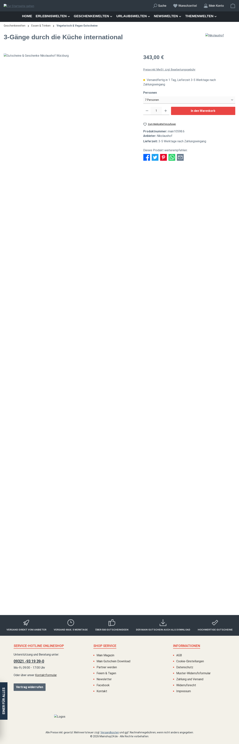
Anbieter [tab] (65, 177)
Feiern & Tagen (106, 673)
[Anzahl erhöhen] (166, 111)
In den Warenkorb (203, 111)
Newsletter (104, 679)
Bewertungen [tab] (87, 177)
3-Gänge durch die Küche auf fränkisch (119, 403)
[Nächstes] (133, 56)
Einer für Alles (4, 701)
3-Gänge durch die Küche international (119, 490)
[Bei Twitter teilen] (155, 157)
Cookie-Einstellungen (190, 661)
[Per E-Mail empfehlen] (180, 157)
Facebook (103, 685)
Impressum (183, 691)
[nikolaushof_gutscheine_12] (70, 55)
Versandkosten (109, 732)
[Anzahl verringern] (147, 111)
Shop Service (104, 646)
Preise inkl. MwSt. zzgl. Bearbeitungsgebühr (169, 69)
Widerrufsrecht (186, 685)
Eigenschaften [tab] (42, 177)
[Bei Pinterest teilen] (163, 157)
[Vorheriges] (6, 56)
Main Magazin (105, 655)
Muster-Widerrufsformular (193, 673)
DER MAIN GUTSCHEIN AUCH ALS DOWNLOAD (163, 629)
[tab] (17, 177)
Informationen (186, 646)
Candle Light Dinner (120, 572)
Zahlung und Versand (189, 679)
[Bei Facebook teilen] (146, 157)
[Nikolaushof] (220, 35)
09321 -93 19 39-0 (29, 661)
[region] (69, 55)
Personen (157, 92)
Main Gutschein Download (113, 661)
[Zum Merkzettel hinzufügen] (224, 265)
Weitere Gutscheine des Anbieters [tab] (29, 254)
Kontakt (102, 691)
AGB (179, 655)
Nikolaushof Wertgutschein (119, 313)
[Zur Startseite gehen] (19, 6)
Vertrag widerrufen (29, 687)
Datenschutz (184, 667)
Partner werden (107, 667)
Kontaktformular (46, 675)
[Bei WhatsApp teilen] (172, 157)
